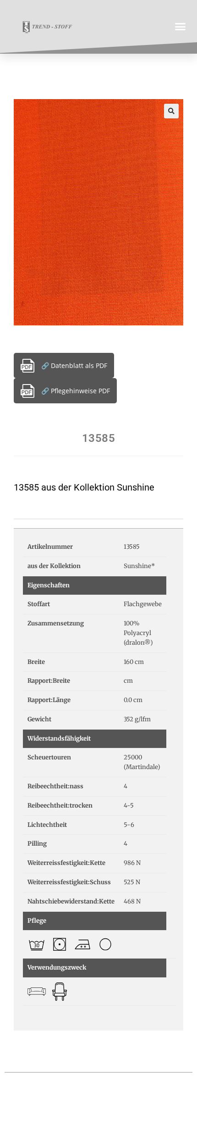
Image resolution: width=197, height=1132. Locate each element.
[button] (180, 26)
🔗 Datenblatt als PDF (74, 365)
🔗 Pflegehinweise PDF (75, 390)
